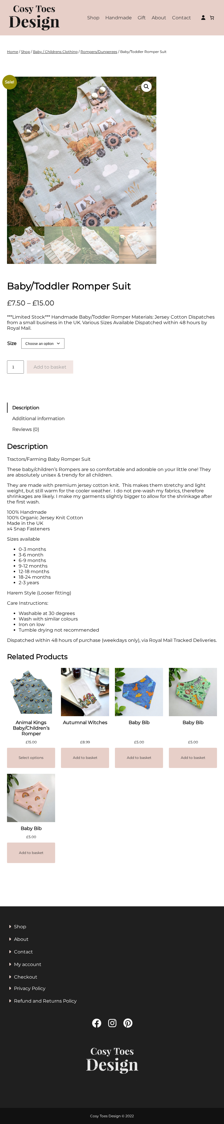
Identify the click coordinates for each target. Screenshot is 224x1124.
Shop (93, 17)
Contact (181, 17)
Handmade (118, 17)
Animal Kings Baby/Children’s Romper (31, 728)
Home (12, 51)
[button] (146, 86)
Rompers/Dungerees (98, 51)
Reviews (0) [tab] (25, 429)
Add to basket (50, 367)
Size (12, 343)
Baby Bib (139, 722)
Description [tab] (25, 407)
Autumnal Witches (85, 722)
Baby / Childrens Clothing (55, 51)
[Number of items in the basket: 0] (212, 18)
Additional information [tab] (38, 418)
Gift (142, 17)
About (159, 17)
